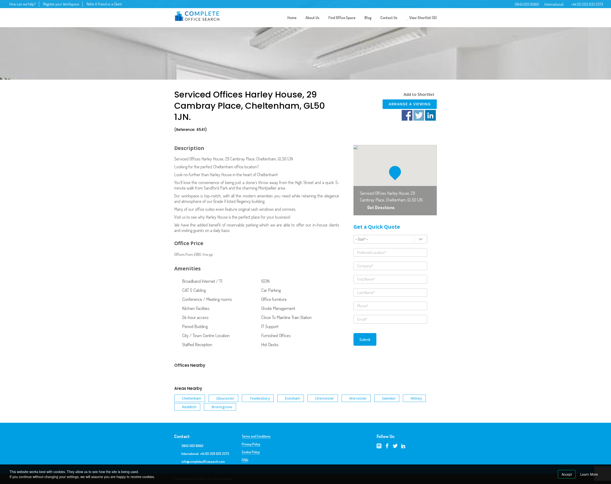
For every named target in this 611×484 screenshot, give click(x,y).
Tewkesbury (259, 398)
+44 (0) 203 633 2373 (587, 4)
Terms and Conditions (256, 436)
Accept (567, 474)
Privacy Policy (251, 444)
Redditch (189, 406)
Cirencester (324, 398)
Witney (416, 398)
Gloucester (225, 398)
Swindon (388, 398)
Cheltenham (191, 398)
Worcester (358, 398)
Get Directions (381, 207)
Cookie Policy (251, 452)
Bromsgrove (221, 406)
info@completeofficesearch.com (203, 461)
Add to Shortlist (419, 94)
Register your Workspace (61, 4)
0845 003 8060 (527, 4)
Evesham (292, 398)
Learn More (589, 474)
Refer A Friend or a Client (104, 4)
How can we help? (22, 4)
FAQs (245, 460)
